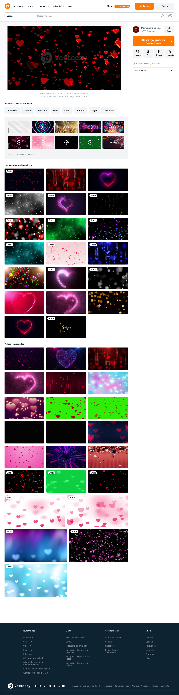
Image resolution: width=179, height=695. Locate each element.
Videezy (27, 645)
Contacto (109, 641)
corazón (27, 110)
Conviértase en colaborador (112, 651)
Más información (142, 70)
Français (150, 654)
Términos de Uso (122, 686)
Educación (28, 654)
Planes (110, 6)
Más (70, 6)
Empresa (27, 650)
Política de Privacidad (140, 686)
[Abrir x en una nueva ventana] (59, 686)
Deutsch (150, 650)
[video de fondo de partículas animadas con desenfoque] (108, 204)
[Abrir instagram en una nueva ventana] (41, 686)
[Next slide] (123, 110)
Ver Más (113, 142)
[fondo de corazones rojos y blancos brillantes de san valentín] (24, 229)
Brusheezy (28, 637)
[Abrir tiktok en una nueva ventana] (54, 686)
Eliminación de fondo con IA (36, 668)
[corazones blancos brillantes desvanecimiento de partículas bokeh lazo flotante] (108, 278)
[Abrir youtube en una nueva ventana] (63, 686)
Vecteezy (27, 641)
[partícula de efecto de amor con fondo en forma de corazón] (24, 204)
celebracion (109, 110)
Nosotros (109, 645)
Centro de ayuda (113, 637)
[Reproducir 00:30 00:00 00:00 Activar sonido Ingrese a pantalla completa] (64, 58)
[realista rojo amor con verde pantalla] (108, 408)
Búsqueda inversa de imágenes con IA (33, 663)
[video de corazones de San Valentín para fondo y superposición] (108, 229)
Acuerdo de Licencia (75, 637)
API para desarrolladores (35, 658)
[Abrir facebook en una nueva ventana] (36, 686)
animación (12, 110)
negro (94, 110)
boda (55, 110)
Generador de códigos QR (35, 672)
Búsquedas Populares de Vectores (78, 651)
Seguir (169, 31)
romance (42, 110)
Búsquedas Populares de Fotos (78, 657)
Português (151, 645)
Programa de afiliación (76, 645)
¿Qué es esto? (154, 64)
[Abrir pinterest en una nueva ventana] (50, 686)
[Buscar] (162, 16)
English (149, 637)
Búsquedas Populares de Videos (78, 664)
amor (67, 110)
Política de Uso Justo (160, 686)
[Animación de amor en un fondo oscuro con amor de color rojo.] (66, 204)
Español (149, 641)
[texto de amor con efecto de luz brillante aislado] (66, 327)
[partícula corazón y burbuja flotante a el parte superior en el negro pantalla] (98, 545)
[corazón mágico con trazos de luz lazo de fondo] (24, 302)
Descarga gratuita (153, 41)
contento (80, 110)
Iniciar (165, 6)
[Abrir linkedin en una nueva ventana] (45, 686)
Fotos (30, 6)
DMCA (69, 641)
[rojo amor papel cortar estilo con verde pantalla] (66, 408)
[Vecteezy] (7, 6)
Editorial (57, 6)
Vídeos (43, 6)
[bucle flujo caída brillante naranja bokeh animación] (108, 302)
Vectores (16, 6)
